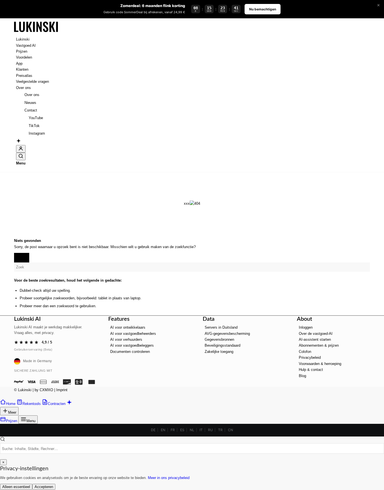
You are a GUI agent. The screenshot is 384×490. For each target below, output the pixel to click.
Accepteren (44, 487)
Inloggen (306, 327)
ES (182, 430)
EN (163, 430)
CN (230, 430)
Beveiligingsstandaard (222, 345)
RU (210, 430)
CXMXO (46, 390)
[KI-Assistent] (18, 141)
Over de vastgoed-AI (316, 333)
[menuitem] (193, 39)
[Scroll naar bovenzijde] (1, 396)
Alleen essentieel (16, 487)
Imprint (61, 390)
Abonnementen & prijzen (319, 345)
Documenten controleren (130, 351)
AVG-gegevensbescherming (227, 333)
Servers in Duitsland (221, 327)
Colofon (305, 351)
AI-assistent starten (315, 339)
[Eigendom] (36, 33)
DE (153, 430)
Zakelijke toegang (219, 351)
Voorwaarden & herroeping (320, 364)
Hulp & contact (311, 370)
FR (173, 430)
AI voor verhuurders (126, 339)
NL (192, 430)
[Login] (21, 149)
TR (220, 430)
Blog (302, 376)
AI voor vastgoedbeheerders (133, 333)
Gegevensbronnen (219, 339)
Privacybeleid (310, 357)
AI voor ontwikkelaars (127, 327)
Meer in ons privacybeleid (168, 478)
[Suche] (21, 156)
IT (201, 430)
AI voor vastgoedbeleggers (132, 345)
